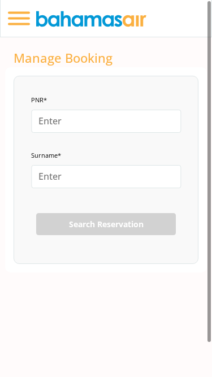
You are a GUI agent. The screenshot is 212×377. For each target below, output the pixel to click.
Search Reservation (106, 224)
